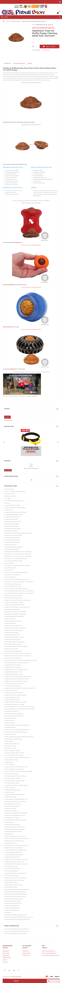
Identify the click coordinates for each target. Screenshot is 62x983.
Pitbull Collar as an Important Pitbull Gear (15, 827)
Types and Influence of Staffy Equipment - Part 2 (17, 766)
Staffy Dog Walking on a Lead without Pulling (16, 850)
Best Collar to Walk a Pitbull (12, 526)
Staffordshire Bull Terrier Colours (13, 665)
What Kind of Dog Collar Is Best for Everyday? (16, 695)
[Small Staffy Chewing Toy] (31, 222)
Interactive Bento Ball (8, 284)
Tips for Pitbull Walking (11, 734)
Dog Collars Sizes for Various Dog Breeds (15, 829)
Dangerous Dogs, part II (11, 544)
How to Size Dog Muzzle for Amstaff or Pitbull (16, 933)
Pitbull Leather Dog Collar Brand (13, 639)
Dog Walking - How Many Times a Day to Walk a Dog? (18, 565)
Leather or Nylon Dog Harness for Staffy (15, 604)
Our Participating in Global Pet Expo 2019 (15, 500)
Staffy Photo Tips (9, 762)
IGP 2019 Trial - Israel (10, 493)
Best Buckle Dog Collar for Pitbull (13, 521)
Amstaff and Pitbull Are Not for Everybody (15, 507)
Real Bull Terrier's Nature (11, 810)
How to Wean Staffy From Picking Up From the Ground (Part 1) (20, 591)
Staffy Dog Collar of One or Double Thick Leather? (17, 679)
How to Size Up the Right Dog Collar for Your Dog (17, 931)
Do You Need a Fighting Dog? (12, 549)
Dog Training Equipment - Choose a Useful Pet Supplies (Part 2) (20, 709)
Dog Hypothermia (10, 563)
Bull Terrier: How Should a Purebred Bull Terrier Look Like (19, 533)
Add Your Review (46, 50)
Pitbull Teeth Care (10, 720)
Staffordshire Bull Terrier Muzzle (13, 667)
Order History (25, 951)
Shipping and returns (19, 63)
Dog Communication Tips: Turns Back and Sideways (17, 889)
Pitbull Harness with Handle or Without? (15, 637)
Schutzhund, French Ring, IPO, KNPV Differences (17, 813)
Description (7, 63)
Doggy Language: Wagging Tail (13, 908)
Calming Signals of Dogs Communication (15, 880)
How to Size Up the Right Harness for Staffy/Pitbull (17, 929)
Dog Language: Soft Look (11, 887)
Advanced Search (8, 420)
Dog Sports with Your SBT (11, 866)
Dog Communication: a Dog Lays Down (15, 898)
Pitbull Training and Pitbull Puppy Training (15, 815)
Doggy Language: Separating (12, 905)
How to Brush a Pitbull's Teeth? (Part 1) (14, 713)
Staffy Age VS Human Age (12, 760)
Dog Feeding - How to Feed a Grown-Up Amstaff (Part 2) (19, 554)
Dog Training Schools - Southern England (15, 780)
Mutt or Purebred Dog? (11, 808)
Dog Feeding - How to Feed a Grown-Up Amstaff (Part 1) (19, 551)
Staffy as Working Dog (11, 797)
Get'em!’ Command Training (12, 875)
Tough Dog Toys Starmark (15, 21)
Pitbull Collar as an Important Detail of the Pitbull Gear (18, 757)
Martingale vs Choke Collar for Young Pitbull (16, 614)
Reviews (30, 63)
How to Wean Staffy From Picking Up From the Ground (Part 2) (20, 593)
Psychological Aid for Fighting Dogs (14, 651)
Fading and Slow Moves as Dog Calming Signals (16, 894)
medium (28, 396)
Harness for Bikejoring (11, 577)
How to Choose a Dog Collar (48, 951)
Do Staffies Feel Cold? (11, 748)
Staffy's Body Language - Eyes (12, 743)
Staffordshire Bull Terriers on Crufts (14, 672)
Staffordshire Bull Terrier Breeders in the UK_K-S (17, 859)
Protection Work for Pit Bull (12, 648)
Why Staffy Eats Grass (11, 727)
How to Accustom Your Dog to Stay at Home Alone (17, 579)
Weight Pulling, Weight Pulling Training (15, 861)
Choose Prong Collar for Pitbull (13, 542)
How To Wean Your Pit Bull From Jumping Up (16, 820)
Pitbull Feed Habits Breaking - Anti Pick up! (15, 836)
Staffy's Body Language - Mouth (13, 790)
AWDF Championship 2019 (12, 519)
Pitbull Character (9, 741)
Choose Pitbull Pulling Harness (13, 540)
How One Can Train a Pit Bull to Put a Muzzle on (17, 732)
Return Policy (6, 955)
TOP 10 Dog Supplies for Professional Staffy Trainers (18, 919)
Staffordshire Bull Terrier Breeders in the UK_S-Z (17, 864)
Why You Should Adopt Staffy (12, 697)
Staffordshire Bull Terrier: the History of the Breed (17, 725)
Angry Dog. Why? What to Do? (12, 517)
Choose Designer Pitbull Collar (13, 537)
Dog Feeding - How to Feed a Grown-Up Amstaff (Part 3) (19, 556)
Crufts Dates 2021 (10, 489)
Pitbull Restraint (9, 834)
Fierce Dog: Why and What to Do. (13, 574)
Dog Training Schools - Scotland (13, 778)
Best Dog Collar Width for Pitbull (13, 528)
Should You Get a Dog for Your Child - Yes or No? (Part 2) (18, 655)
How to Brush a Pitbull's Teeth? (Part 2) (14, 716)
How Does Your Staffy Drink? (12, 711)
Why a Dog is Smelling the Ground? (14, 903)
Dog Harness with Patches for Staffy (14, 560)
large (34, 396)
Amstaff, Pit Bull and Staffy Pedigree (14, 514)
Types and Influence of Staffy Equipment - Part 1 (17, 799)
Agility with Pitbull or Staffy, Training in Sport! (16, 702)
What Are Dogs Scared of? (11, 690)
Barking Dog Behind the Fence (13, 857)
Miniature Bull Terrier (10, 618)
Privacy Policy (6, 953)
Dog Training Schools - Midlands (13, 750)
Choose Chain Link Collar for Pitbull (14, 535)
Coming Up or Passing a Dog (12, 910)
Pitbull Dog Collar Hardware (12, 632)
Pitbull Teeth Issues (10, 722)
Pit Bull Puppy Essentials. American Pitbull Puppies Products (19, 736)
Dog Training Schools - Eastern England (15, 769)
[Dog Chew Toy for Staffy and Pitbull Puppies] (31, 349)
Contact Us (5, 962)
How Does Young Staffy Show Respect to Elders (17, 785)
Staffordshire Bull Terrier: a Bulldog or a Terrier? (17, 669)
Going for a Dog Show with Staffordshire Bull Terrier (18, 729)
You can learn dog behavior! (12, 871)
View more (8, 470)
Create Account (26, 955)
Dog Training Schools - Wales (12, 783)
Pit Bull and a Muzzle (10, 787)
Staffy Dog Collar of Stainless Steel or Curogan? (17, 681)
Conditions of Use (7, 957)
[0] (58, 13)
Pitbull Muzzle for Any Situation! (13, 824)
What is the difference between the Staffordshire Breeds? (19, 771)
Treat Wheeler (12, 369)
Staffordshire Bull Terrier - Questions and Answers (17, 662)
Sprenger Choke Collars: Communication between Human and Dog (21, 660)
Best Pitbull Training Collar (12, 530)
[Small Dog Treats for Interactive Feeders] (31, 144)
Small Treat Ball (7, 326)
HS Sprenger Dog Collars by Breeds (14, 595)
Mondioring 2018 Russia (11, 496)
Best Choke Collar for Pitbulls (12, 523)
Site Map (5, 959)
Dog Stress (8, 912)
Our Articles (8, 498)
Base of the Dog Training (11, 843)
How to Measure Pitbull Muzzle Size (14, 739)
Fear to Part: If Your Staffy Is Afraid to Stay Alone (17, 572)
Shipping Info (6, 951)
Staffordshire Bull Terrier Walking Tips (14, 847)
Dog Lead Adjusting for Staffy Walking (14, 854)
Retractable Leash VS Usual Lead (13, 803)
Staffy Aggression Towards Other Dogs (15, 840)
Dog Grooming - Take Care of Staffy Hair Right (16, 558)
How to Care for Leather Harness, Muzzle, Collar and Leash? (19, 581)
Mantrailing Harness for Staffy (12, 609)
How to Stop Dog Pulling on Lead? (13, 584)
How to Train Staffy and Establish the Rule (15, 491)
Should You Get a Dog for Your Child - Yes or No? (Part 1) (18, 653)
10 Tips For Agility (10, 792)
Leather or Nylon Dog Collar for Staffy (14, 602)
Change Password (26, 953)
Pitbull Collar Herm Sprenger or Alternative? (16, 628)
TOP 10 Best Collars (10, 764)
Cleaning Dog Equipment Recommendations (16, 776)
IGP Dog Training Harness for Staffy (14, 598)
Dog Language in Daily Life (12, 882)
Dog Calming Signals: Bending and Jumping (16, 896)
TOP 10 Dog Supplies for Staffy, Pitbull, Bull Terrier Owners (19, 917)
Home (4, 21)
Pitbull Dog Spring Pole (11, 718)
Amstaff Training (9, 510)
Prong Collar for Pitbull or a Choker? (14, 644)
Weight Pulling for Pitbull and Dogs (14, 831)
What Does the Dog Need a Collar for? (14, 692)
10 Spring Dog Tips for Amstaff (13, 699)
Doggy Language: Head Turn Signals (14, 884)
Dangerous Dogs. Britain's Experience (14, 547)
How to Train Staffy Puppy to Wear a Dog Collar (17, 588)
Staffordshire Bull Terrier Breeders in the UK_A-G (17, 845)
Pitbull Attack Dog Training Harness (14, 625)
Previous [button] (4, 442)
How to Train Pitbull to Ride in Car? (14, 586)
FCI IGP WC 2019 (9, 570)
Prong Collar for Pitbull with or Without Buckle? (16, 646)
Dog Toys (7, 21)
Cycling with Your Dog (11, 746)
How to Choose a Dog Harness (49, 953)
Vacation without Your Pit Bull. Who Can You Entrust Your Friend (20, 688)
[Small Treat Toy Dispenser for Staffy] (31, 307)
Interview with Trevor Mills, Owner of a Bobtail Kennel (18, 600)
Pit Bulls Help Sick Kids (11, 623)
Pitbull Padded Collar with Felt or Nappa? (15, 641)
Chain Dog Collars (10, 822)
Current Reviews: (36, 50)
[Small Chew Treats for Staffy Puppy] (31, 102)
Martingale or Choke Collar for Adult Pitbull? (16, 611)
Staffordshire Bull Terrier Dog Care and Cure (16, 878)
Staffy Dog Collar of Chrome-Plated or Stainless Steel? (18, 676)
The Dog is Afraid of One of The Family (14, 683)
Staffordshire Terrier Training (12, 817)
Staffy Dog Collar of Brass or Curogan (14, 674)
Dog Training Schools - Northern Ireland (15, 753)
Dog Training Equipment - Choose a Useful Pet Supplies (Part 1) (20, 706)
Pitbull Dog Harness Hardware (13, 635)
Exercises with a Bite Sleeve (12, 773)
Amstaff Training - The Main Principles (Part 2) (16, 512)
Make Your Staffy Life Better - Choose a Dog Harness (18, 607)
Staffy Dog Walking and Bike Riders (14, 852)
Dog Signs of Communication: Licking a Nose (16, 891)
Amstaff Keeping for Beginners (13, 806)
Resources (8, 503)
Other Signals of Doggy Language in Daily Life (16, 915)
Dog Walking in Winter (11, 567)
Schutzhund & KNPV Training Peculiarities (15, 794)
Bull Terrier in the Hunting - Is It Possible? (15, 704)
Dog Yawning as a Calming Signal (13, 901)
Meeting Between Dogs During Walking (15, 616)
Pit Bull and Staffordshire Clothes (13, 621)
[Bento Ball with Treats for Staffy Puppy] (31, 264)
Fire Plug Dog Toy (17, 242)
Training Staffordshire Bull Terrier (13, 685)
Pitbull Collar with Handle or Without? (14, 630)
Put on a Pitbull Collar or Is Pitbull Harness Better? (17, 838)
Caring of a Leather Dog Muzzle (13, 868)
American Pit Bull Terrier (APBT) (13, 505)
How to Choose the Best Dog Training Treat (16, 801)
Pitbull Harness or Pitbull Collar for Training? (16, 873)
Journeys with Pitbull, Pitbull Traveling (14, 755)
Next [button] (57, 442)
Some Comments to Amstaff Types (14, 658)
